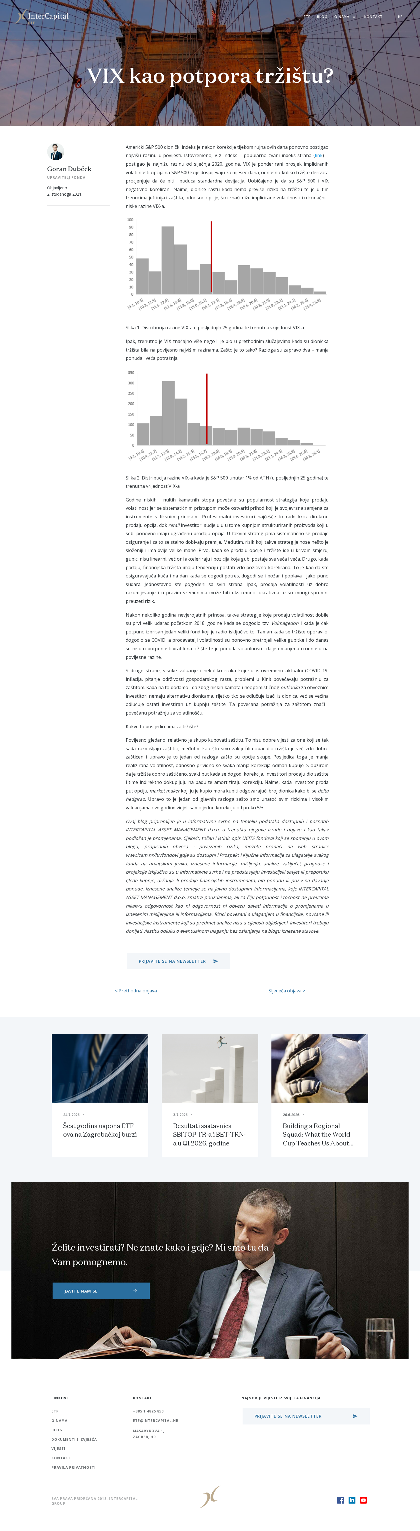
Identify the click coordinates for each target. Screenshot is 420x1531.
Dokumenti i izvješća (74, 1439)
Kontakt (373, 16)
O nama (346, 17)
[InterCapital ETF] (41, 15)
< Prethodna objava (136, 991)
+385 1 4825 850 (148, 1411)
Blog (322, 16)
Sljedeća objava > (287, 991)
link (319, 155)
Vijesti (58, 1448)
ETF (307, 16)
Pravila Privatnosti (73, 1467)
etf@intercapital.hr (156, 1420)
